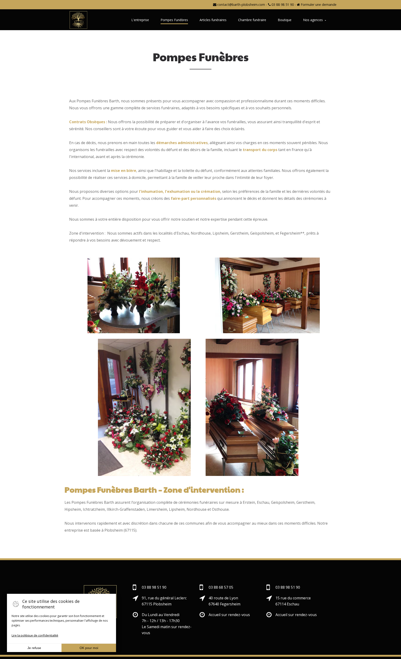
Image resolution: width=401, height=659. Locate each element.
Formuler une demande (318, 4)
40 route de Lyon (223, 598)
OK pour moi (89, 648)
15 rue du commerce (293, 598)
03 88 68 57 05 (221, 587)
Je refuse (34, 648)
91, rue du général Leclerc (164, 598)
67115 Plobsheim (156, 604)
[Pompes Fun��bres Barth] (78, 20)
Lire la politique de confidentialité (35, 635)
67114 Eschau (287, 604)
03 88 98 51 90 (282, 4)
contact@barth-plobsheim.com (240, 4)
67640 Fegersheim (224, 604)
